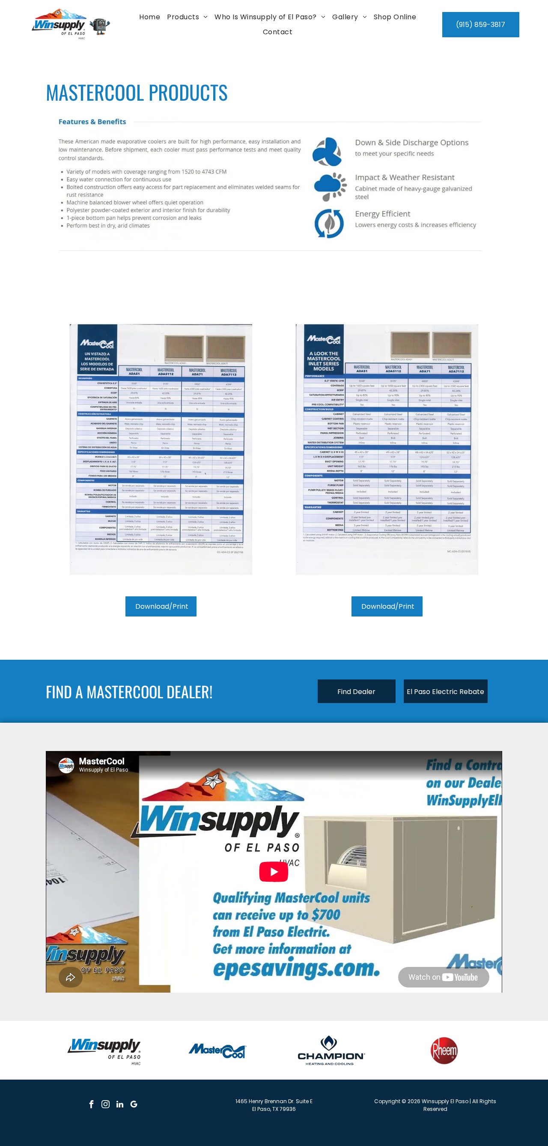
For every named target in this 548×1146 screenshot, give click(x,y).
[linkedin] (120, 1105)
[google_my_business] (134, 1105)
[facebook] (92, 1105)
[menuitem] (150, 16)
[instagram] (106, 1105)
